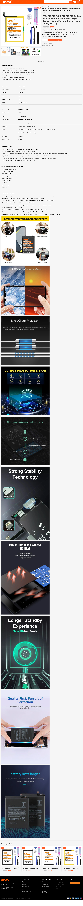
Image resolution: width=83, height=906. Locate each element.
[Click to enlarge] (3, 43)
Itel (48, 7)
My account (45, 886)
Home (44, 7)
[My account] (74, 2)
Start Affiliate (25, 886)
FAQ (43, 882)
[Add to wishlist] (18, 847)
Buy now (59, 40)
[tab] (41, 61)
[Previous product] (43, 13)
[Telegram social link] (52, 46)
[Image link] (5, 880)
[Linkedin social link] (51, 46)
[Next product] (45, 13)
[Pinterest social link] (49, 46)
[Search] (70, 2)
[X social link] (48, 46)
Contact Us (45, 884)
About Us (24, 884)
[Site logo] (7, 2)
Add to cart (51, 40)
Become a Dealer (26, 891)
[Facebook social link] (46, 46)
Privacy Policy (46, 889)
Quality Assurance (26, 889)
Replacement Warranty (46, 892)
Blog (23, 882)
